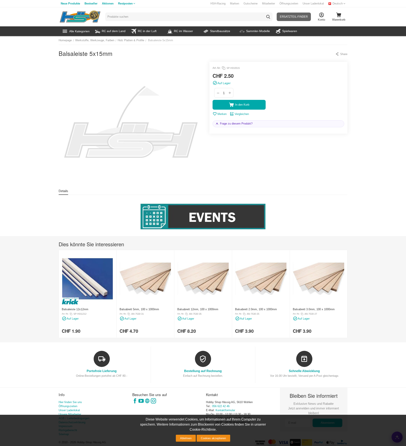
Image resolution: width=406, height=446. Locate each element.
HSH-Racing (218, 3)
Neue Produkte (70, 3)
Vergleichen (242, 114)
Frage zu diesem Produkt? (236, 123)
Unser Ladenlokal (313, 3)
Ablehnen (186, 438)
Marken (234, 3)
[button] (341, 54)
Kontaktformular (225, 410)
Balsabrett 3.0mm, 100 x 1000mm (314, 309)
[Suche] (268, 17)
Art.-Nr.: (217, 68)
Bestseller (91, 3)
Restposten (125, 3)
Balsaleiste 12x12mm (75, 309)
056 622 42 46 (221, 406)
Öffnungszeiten (288, 3)
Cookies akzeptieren (213, 438)
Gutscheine (251, 3)
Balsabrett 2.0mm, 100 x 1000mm (256, 309)
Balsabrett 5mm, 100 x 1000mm (139, 309)
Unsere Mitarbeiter (70, 414)
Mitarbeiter (268, 3)
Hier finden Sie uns (70, 402)
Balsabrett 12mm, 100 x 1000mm (197, 309)
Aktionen (108, 3)
